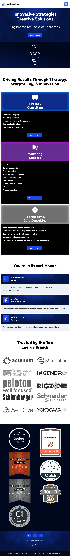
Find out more (34, 135)
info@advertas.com (35, 541)
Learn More (35, 35)
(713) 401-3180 (35, 545)
